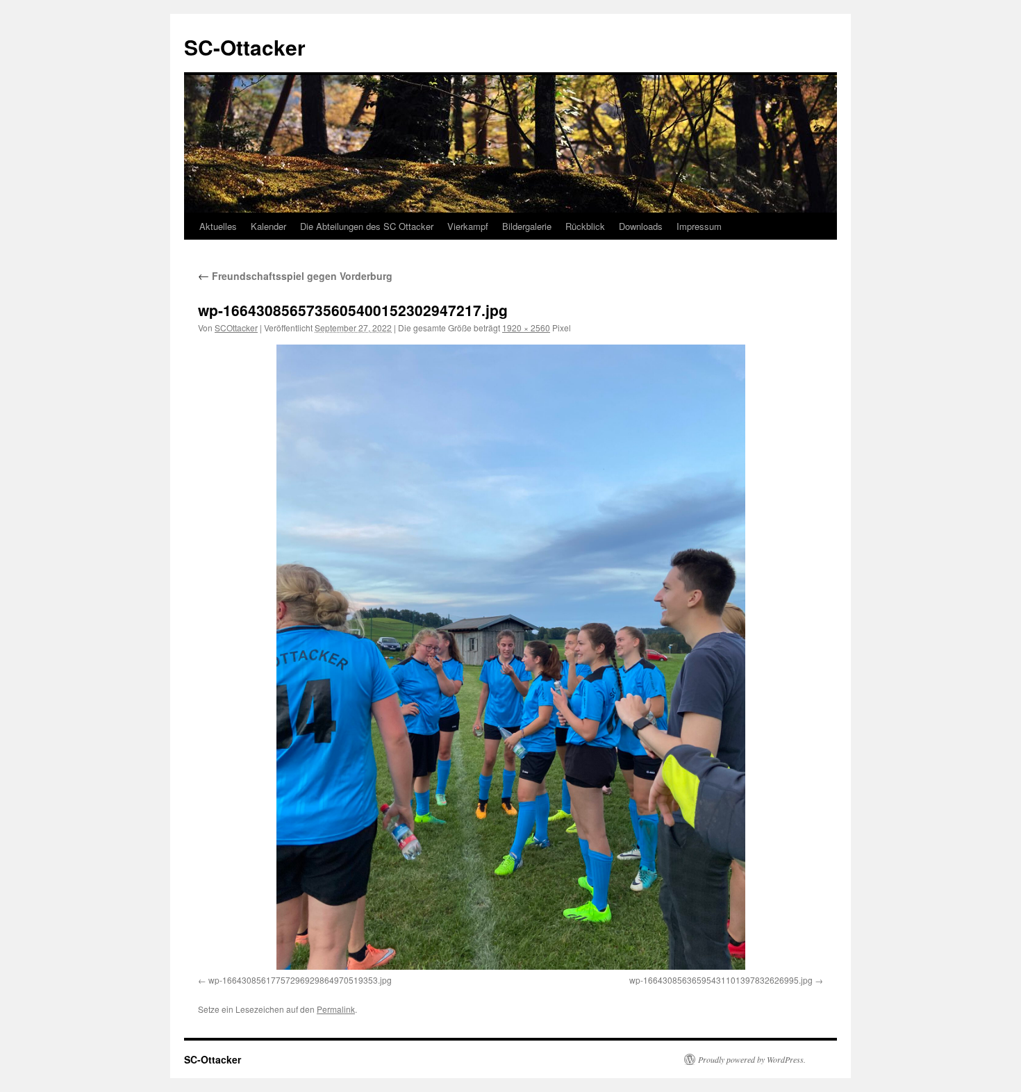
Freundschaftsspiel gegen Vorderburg (295, 276)
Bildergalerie (526, 226)
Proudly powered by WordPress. (752, 1059)
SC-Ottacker (245, 47)
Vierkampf (467, 226)
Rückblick (585, 226)
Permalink (336, 1009)
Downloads (641, 226)
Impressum (699, 226)
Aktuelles (218, 226)
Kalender (268, 226)
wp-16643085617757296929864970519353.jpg (300, 980)
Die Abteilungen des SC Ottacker (366, 226)
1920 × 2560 (526, 327)
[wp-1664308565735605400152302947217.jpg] (510, 657)
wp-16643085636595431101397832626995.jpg (721, 980)
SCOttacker (236, 327)
